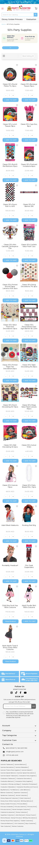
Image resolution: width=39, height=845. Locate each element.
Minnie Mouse (5, 818)
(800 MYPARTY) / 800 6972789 (16, 748)
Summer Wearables (21, 767)
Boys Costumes (30, 823)
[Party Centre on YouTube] (25, 692)
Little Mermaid (19, 815)
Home (3, 24)
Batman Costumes (6, 792)
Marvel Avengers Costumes (20, 809)
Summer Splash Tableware (9, 775)
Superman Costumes (20, 792)
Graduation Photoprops (29, 784)
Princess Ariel (31, 806)
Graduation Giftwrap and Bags (10, 784)
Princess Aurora (6, 809)
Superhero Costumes (7, 815)
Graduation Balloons (7, 781)
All (10, 47)
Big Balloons (5, 789)
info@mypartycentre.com (15, 751)
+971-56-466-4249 (12, 755)
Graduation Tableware (8, 778)
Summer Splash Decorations (26, 773)
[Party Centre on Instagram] (12, 692)
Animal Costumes (21, 795)
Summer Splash (26, 770)
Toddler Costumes (26, 820)
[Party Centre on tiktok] (16, 692)
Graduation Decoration (23, 778)
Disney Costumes (21, 812)
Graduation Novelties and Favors (26, 787)
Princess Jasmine (20, 806)
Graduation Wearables (8, 787)
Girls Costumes (19, 823)
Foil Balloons (14, 789)
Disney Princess (16, 818)
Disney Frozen (30, 815)
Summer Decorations (7, 767)
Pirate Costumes (24, 798)
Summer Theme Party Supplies (10, 770)
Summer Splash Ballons (8, 773)
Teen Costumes (5, 826)
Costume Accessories (7, 812)
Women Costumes (17, 826)
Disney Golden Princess (12, 19)
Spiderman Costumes (7, 795)
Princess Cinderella (7, 806)
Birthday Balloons (26, 801)
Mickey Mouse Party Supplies (10, 820)
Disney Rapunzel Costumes (9, 798)
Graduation (31, 19)
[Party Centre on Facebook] (21, 692)
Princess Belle (21, 804)
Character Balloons (7, 823)
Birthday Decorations (29, 818)
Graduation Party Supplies (27, 775)
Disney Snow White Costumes (10, 801)
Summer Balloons (20, 764)
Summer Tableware (7, 764)
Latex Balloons (24, 789)
